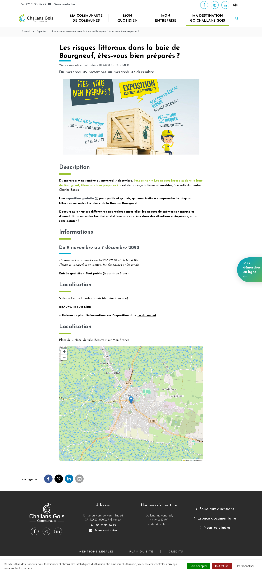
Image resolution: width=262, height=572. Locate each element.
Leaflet (187, 460)
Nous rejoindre (216, 528)
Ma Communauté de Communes (86, 18)
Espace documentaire (216, 518)
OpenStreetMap (197, 460)
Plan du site (141, 551)
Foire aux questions (216, 509)
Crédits (176, 551)
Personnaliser (245, 566)
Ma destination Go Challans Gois (207, 18)
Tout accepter (198, 566)
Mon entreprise (165, 18)
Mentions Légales (96, 551)
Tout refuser (222, 566)
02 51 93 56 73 (36, 4)
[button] (131, 400)
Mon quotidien (127, 18)
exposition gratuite (81, 198)
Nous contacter (105, 530)
